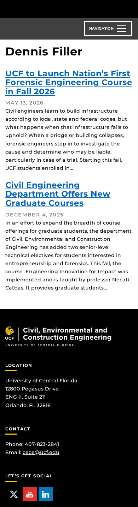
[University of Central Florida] (53, 8)
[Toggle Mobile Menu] (131, 8)
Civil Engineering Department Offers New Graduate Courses (57, 194)
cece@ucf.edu (41, 452)
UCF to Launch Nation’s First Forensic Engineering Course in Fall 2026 (68, 82)
